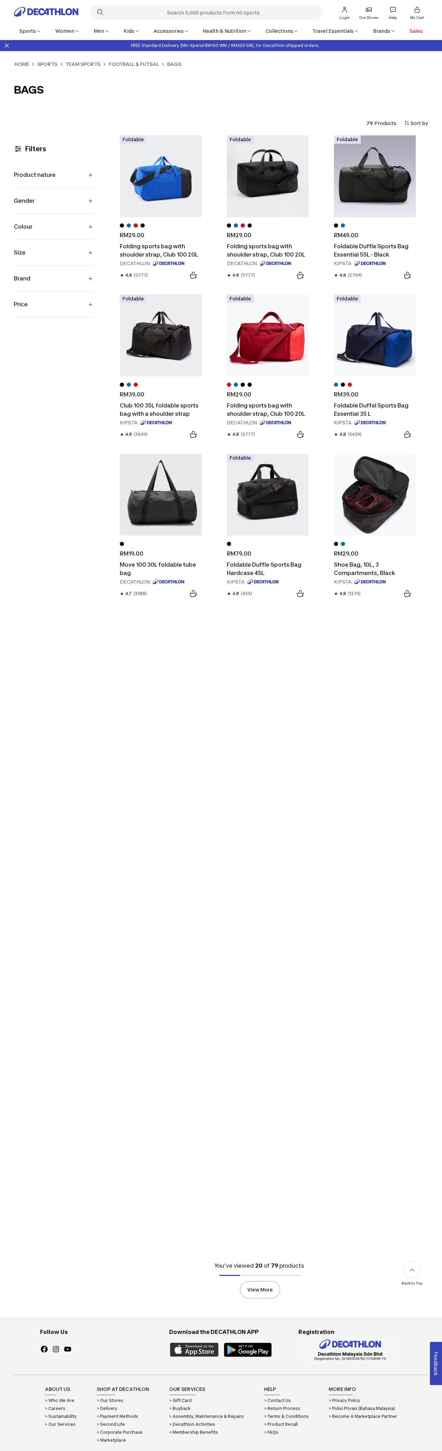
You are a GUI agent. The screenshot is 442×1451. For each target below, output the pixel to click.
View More (260, 1290)
